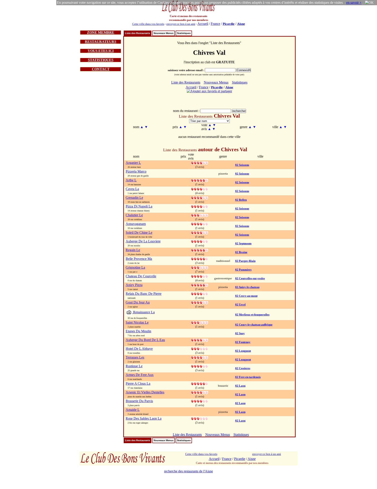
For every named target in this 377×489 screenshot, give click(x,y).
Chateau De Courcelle (141, 276)
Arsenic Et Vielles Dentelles (145, 392)
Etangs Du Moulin (138, 331)
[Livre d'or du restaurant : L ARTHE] (199, 180)
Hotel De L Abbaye (139, 348)
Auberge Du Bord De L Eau (145, 340)
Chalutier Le (134, 215)
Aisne (241, 24)
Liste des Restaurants (137, 33)
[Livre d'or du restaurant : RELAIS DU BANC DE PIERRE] (199, 293)
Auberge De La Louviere (143, 241)
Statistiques (184, 33)
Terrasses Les (135, 357)
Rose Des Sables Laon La (143, 418)
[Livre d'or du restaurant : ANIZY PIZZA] (199, 285)
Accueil (202, 24)
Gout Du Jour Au (138, 302)
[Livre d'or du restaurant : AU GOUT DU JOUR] (199, 302)
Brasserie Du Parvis (139, 401)
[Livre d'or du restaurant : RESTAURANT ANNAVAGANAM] (199, 224)
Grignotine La (135, 267)
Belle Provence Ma (139, 259)
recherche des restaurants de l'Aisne (188, 471)
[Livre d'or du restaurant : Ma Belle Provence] (199, 259)
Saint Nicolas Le (137, 322)
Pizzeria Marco (136, 171)
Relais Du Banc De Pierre (143, 293)
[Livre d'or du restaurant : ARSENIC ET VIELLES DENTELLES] (199, 392)
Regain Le (133, 250)
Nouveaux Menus (163, 33)
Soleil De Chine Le (139, 232)
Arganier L (133, 163)
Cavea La (132, 189)
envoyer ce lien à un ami (180, 24)
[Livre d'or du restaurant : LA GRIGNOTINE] (199, 267)
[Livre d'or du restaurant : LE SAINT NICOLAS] (199, 322)
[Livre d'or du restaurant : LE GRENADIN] (199, 197)
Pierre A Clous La (138, 383)
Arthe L (131, 180)
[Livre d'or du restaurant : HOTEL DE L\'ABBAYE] (199, 348)
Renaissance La (143, 312)
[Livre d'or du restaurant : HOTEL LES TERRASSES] (199, 357)
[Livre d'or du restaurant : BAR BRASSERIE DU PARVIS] (199, 401)
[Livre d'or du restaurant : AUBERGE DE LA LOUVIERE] (199, 241)
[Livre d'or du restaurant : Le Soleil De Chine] (199, 232)
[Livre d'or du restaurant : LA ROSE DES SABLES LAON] (199, 418)
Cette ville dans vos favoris (148, 24)
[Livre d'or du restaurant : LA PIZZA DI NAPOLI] (199, 206)
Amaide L (133, 410)
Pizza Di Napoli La (139, 206)
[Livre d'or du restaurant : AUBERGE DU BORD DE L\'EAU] (199, 340)
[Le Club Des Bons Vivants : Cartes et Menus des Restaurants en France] (188, 12)
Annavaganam (136, 224)
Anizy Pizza (134, 285)
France (215, 24)
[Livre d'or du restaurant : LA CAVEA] (199, 189)
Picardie (229, 24)
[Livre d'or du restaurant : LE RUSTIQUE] (199, 366)
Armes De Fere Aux (140, 375)
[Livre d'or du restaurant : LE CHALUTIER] (199, 215)
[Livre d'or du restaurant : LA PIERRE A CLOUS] (199, 383)
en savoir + (354, 2)
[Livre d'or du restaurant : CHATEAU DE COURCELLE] (199, 276)
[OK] (369, 3)
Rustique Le (134, 366)
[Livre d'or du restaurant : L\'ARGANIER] (199, 163)
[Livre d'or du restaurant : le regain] (199, 250)
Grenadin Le (134, 197)
